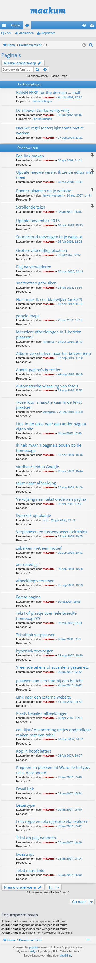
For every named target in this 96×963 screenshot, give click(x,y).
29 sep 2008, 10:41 (70, 552)
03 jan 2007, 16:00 (70, 874)
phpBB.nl (65, 955)
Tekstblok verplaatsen (35, 634)
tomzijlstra (49, 412)
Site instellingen (42, 101)
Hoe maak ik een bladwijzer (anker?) (49, 299)
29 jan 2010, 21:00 (71, 412)
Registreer (48, 33)
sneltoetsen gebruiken (36, 282)
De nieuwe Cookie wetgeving (42, 110)
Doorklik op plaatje (33, 515)
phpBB (33, 947)
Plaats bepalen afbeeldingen (41, 713)
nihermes (49, 341)
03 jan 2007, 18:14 (70, 858)
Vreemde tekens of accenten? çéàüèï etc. (53, 667)
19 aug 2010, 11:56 (70, 390)
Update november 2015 (38, 220)
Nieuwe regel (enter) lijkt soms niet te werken (50, 130)
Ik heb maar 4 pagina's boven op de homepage (48, 447)
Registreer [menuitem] (93, 26)
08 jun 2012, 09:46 (70, 114)
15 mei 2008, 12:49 (70, 181)
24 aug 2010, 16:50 (70, 374)
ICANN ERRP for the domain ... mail (48, 92)
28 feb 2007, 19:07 (70, 755)
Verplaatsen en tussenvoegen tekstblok (51, 531)
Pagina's (11, 55)
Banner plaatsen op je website (43, 190)
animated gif (27, 564)
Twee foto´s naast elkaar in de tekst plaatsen (49, 404)
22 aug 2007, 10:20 (70, 655)
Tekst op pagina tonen (36, 837)
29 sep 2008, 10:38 (70, 568)
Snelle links (5, 26)
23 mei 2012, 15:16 (70, 320)
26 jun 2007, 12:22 (70, 672)
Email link (25, 788)
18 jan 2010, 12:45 (70, 433)
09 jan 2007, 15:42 (70, 826)
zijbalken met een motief (38, 548)
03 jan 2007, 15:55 (70, 211)
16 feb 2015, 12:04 (70, 241)
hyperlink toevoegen (35, 651)
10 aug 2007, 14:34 (79, 195)
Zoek (8, 33)
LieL (45, 520)
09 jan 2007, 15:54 (70, 793)
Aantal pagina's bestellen (38, 369)
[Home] (48, 10)
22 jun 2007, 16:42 (70, 685)
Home (15, 25)
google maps (27, 315)
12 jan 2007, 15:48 (70, 777)
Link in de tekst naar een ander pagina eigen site (51, 426)
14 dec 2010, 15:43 (70, 341)
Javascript (25, 854)
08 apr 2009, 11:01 (70, 160)
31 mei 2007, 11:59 (70, 701)
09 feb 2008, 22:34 (70, 623)
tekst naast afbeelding (36, 482)
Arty (32, 951)
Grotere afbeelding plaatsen (41, 250)
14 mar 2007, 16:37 (70, 739)
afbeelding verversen (35, 580)
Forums (28, 26)
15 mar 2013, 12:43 (70, 271)
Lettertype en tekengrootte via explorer (52, 821)
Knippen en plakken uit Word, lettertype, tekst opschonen (53, 770)
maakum (49, 97)
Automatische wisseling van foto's (47, 386)
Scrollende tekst (30, 207)
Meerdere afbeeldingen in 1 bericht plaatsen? (48, 334)
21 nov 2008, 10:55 (70, 536)
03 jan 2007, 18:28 (70, 842)
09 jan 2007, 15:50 (70, 809)
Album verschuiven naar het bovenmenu (53, 353)
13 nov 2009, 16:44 (70, 471)
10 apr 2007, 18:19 (70, 718)
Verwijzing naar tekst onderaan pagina (51, 499)
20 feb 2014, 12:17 (70, 97)
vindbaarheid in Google (37, 466)
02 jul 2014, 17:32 (69, 255)
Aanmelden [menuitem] (85, 26)
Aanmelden (26, 33)
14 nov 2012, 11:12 (70, 303)
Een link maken (30, 155)
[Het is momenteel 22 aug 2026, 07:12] (84, 45)
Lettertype (25, 805)
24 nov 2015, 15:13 (70, 225)
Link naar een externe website (43, 697)
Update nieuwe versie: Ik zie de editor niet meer (54, 174)
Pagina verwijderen (33, 266)
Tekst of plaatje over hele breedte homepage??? (46, 615)
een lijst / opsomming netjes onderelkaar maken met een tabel (53, 732)
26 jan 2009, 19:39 (63, 520)
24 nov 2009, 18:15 (70, 454)
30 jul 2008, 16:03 (69, 601)
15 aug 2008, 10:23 (70, 585)
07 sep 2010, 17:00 (70, 358)
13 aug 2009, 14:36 (70, 487)
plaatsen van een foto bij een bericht (49, 680)
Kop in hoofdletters (33, 751)
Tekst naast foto (30, 870)
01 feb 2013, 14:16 (70, 287)
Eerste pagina (28, 596)
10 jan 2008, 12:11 (69, 639)
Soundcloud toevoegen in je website (49, 236)
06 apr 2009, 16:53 (70, 503)
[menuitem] (91, 45)
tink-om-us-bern (53, 195)
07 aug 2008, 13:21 (70, 137)
